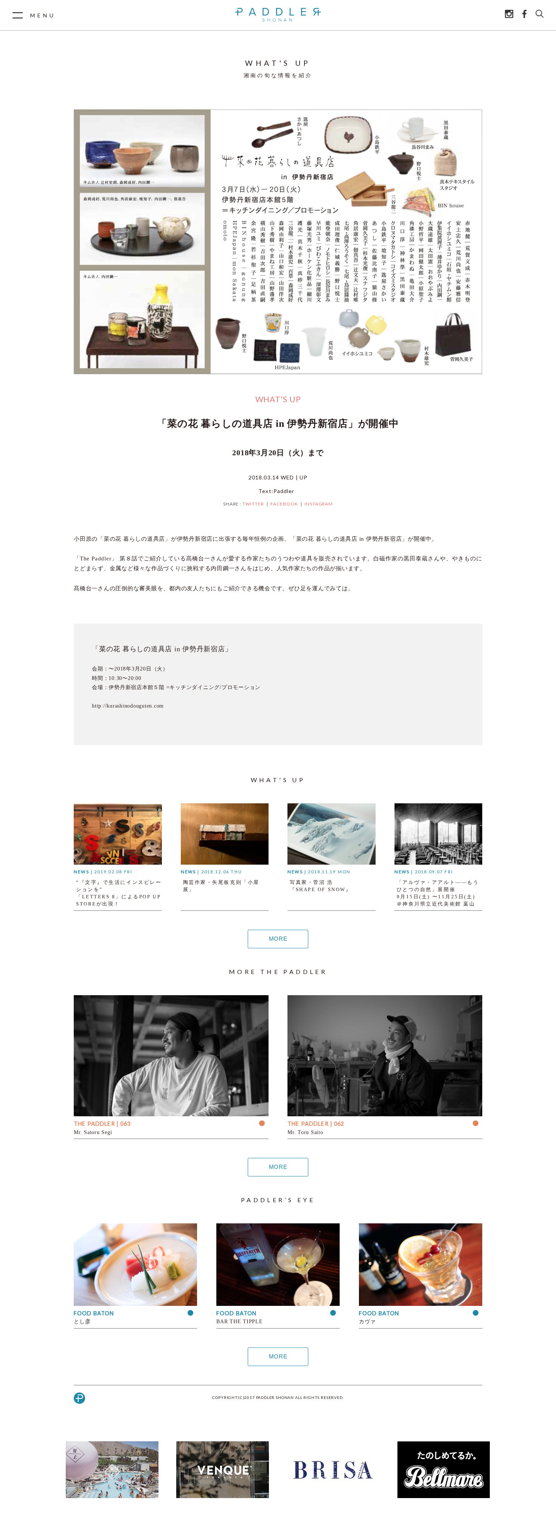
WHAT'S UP (278, 399)
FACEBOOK (284, 504)
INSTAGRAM (318, 504)
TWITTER (253, 504)
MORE (278, 938)
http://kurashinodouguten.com (128, 706)
